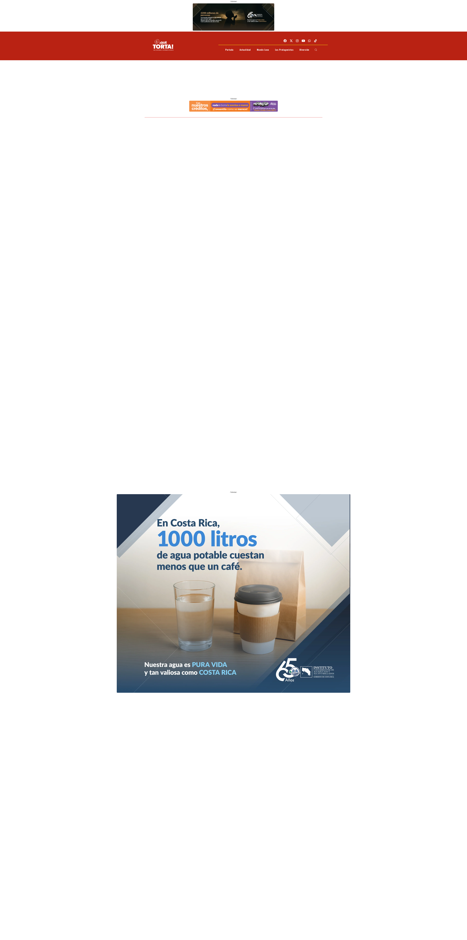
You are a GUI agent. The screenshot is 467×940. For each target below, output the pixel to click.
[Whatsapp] (309, 41)
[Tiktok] (315, 41)
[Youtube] (303, 41)
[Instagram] (297, 41)
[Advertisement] (233, 78)
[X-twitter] (291, 41)
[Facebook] (285, 41)
